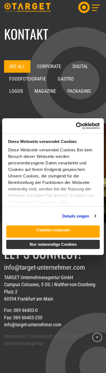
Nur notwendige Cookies (53, 244)
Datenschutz (41, 336)
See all (17, 66)
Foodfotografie (27, 79)
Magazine (45, 91)
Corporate (49, 66)
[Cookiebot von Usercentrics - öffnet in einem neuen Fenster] (76, 125)
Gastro (66, 79)
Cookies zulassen (53, 230)
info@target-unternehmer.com (44, 267)
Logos (16, 91)
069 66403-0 (26, 310)
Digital (80, 66)
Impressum (15, 336)
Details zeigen (75, 216)
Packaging (79, 91)
